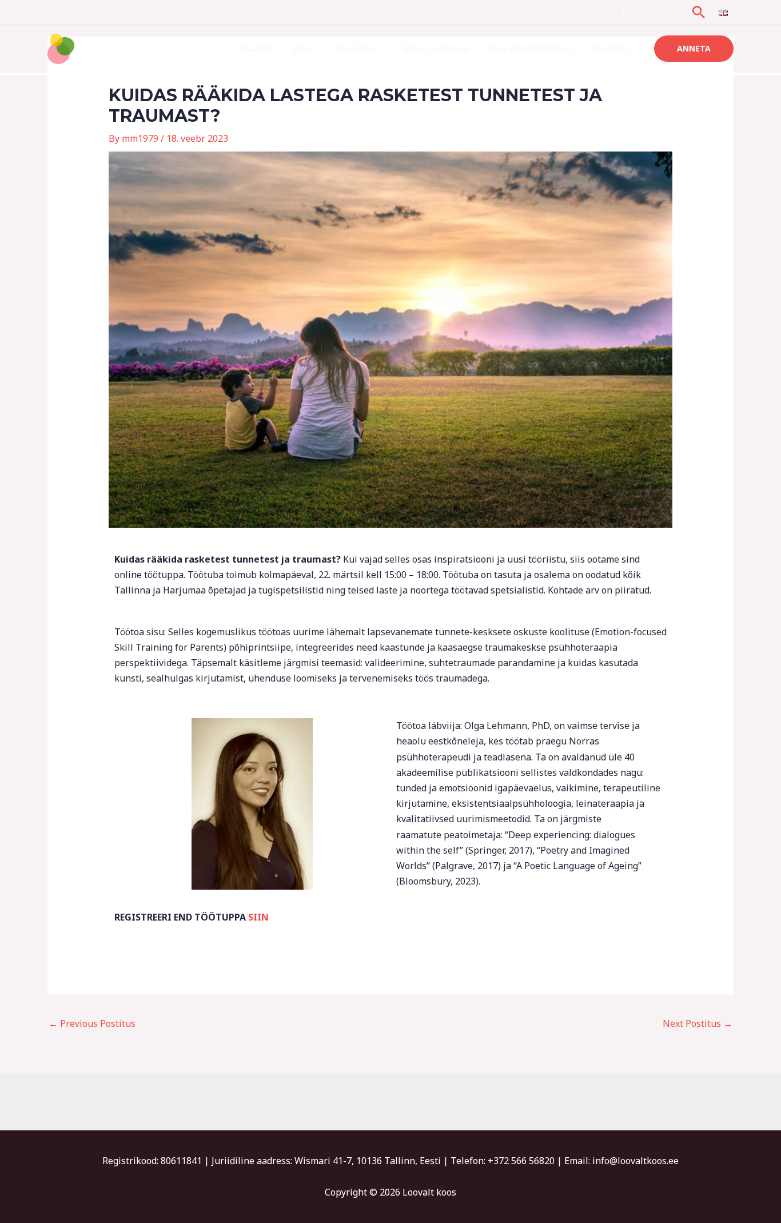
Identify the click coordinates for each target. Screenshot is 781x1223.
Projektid (354, 48)
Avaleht (257, 48)
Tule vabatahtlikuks (530, 48)
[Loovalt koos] (94, 48)
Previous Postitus (92, 1023)
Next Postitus (697, 1023)
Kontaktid (612, 48)
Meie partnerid (436, 48)
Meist (304, 48)
